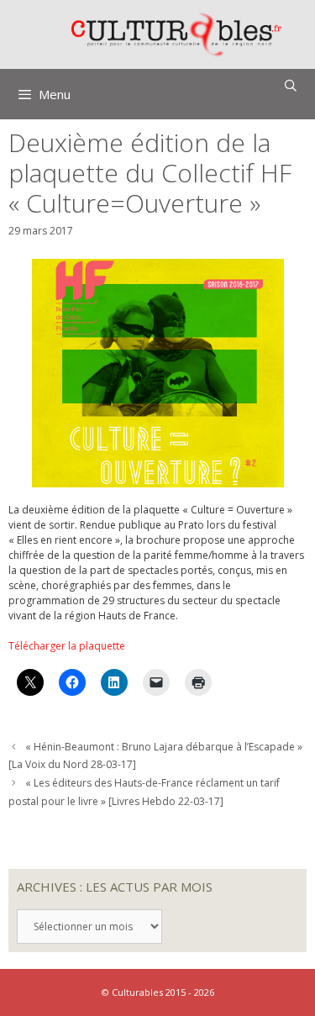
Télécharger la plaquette (66, 646)
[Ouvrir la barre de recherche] (290, 86)
